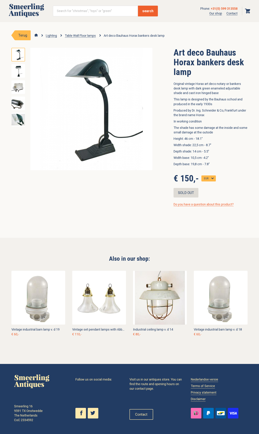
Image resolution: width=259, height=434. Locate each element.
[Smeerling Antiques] (26, 16)
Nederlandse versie (204, 379)
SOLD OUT (186, 193)
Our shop (215, 13)
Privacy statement (203, 392)
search (147, 11)
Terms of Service (203, 386)
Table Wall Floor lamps (80, 35)
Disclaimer (198, 399)
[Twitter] (94, 417)
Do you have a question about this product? (204, 204)
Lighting (51, 35)
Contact (232, 13)
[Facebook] (81, 417)
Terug (22, 35)
